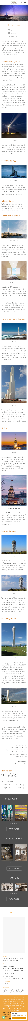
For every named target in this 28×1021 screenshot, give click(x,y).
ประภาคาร (18, 788)
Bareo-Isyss (7, 785)
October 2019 (14, 33)
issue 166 (18, 785)
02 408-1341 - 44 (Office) (9, 974)
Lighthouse (7, 788)
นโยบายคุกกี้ (23, 1015)
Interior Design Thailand (8, 1013)
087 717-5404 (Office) (8, 976)
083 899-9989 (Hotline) (8, 966)
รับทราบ (19, 1018)
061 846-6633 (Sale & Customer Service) (13, 968)
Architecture (14, 36)
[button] (10, 823)
